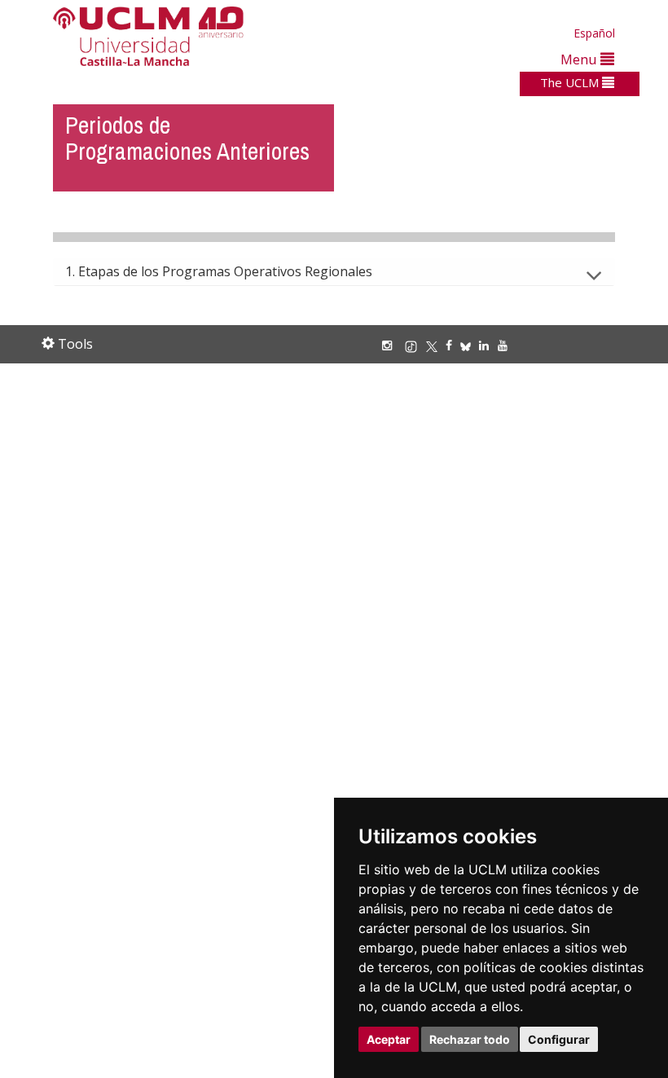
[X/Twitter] (436, 345)
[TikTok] (415, 345)
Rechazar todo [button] (469, 1039)
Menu (580, 59)
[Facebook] (453, 345)
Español (594, 33)
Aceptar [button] (389, 1039)
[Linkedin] (484, 345)
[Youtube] (507, 345)
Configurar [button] (559, 1039)
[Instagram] (391, 345)
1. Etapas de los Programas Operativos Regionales (218, 271)
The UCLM (571, 82)
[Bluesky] (469, 345)
